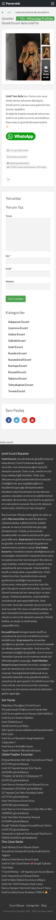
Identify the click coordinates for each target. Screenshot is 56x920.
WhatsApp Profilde (40, 18)
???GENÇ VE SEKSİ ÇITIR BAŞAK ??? (22, 776)
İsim (8, 255)
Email (9, 268)
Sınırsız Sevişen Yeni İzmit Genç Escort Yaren (26, 888)
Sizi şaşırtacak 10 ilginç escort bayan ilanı (24, 709)
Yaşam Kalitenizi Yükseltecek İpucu (21, 750)
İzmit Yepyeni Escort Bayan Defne (20, 875)
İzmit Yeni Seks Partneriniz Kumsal (21, 817)
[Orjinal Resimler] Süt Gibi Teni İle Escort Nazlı (27, 759)
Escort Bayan (17, 905)
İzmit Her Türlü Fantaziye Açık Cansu (22, 883)
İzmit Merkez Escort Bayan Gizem (20, 847)
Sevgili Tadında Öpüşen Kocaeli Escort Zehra (27, 825)
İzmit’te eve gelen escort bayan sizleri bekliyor (27, 713)
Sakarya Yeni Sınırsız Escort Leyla (20, 859)
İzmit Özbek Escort (12, 721)
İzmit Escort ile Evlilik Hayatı (17, 746)
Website (10, 281)
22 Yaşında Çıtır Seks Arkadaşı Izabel (22, 792)
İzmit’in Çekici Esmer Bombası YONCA (23, 892)
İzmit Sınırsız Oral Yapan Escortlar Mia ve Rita (27, 809)
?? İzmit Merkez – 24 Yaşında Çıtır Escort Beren (28, 871)
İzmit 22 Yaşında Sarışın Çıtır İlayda (21, 768)
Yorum (9, 216)
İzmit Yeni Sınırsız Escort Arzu (18, 800)
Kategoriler (32, 905)
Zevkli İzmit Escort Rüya (15, 725)
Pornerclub (13, 3)
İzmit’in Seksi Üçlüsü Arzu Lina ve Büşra (23, 879)
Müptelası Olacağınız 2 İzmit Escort (21, 705)
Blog (44, 905)
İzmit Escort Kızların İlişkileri (17, 717)
